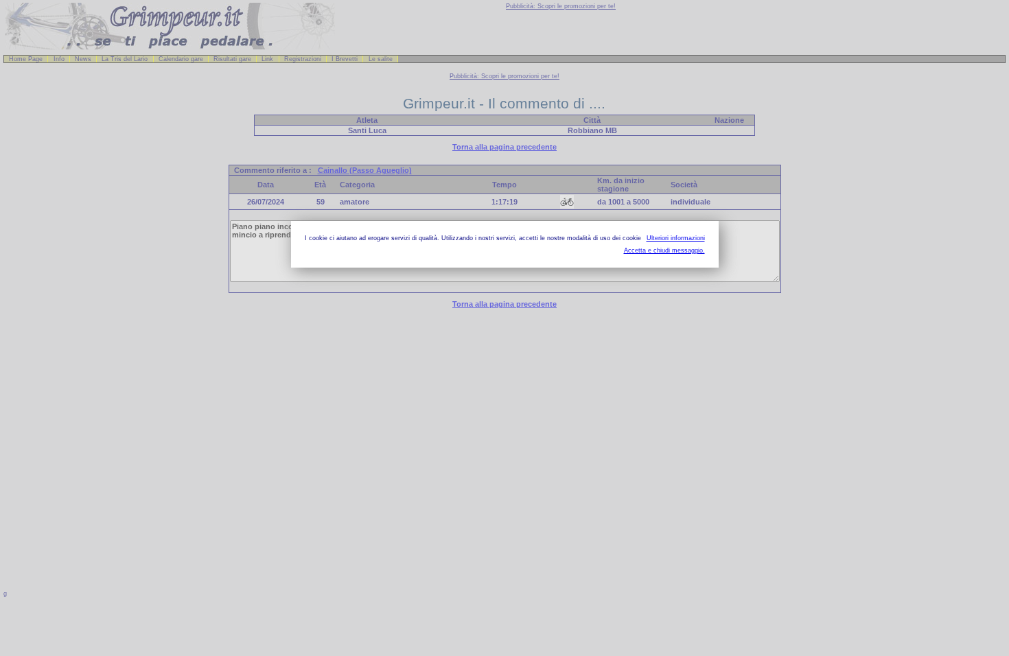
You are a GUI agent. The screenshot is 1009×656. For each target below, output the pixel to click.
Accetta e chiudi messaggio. (664, 250)
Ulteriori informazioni (676, 238)
